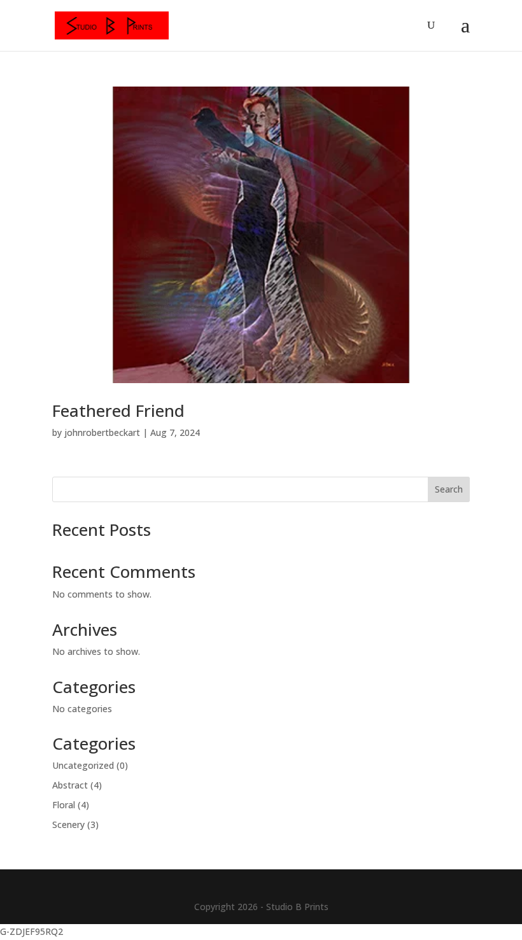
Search (449, 489)
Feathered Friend (118, 410)
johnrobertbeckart (102, 432)
